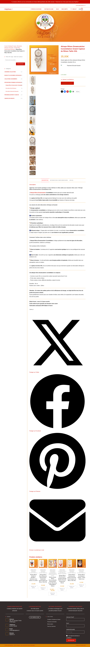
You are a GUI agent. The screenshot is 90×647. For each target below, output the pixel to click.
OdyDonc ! (8, 9)
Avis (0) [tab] (71, 180)
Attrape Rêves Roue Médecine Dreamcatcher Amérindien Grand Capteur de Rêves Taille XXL (43, 578)
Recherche (20, 63)
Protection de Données (52, 621)
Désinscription (50, 624)
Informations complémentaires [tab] (59, 180)
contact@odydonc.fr (14, 630)
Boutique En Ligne (12, 46)
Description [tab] (45, 180)
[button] (67, 80)
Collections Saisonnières (10, 78)
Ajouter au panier (67, 83)
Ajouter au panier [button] (33, 587)
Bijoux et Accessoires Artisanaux (12, 75)
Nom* (67, 623)
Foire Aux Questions (51, 626)
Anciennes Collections (10, 71)
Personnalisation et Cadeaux (11, 94)
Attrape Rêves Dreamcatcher (38, 192)
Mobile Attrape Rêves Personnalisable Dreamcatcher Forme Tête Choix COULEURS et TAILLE (52, 582)
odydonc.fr (12, 634)
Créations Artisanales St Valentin (62, 572)
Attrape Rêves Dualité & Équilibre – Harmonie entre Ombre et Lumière (33, 577)
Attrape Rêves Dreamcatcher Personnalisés (52, 570)
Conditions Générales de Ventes (53, 619)
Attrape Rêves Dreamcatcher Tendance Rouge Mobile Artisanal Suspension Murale (62, 579)
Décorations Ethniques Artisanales (33, 572)
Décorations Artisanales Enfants (52, 572)
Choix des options (52, 594)
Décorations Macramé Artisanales (12, 91)
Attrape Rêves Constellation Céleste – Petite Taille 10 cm (81, 577)
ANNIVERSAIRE (70, 629)
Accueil (6, 46)
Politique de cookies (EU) (81, 645)
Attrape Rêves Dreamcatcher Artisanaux (33, 570)
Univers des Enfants (54, 575)
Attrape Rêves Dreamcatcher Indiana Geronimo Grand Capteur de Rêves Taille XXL (72, 577)
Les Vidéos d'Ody (34, 617)
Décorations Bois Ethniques (11, 88)
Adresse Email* (70, 617)
